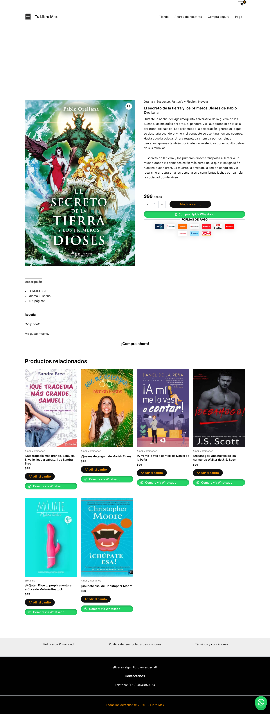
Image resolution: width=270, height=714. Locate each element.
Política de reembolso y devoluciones (135, 644)
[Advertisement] (135, 61)
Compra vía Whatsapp (48, 486)
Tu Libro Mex (46, 16)
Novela (203, 101)
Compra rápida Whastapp (197, 214)
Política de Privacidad (58, 644)
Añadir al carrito (190, 204)
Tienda (164, 17)
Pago (238, 17)
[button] (128, 106)
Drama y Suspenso (157, 101)
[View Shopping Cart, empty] (241, 4)
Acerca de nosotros (188, 17)
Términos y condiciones (211, 644)
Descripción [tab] (33, 282)
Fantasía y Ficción (184, 101)
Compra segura (218, 17)
